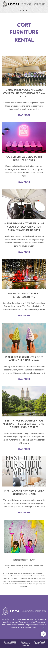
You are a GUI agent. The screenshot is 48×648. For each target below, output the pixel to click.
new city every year (10, 622)
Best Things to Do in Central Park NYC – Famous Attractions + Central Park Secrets (24, 424)
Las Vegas (36, 622)
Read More (24, 115)
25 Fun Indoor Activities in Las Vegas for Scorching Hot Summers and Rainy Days (24, 227)
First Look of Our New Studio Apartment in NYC (24, 492)
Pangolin (26, 645)
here (15, 625)
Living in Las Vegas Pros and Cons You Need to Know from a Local (24, 93)
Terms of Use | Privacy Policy (39, 643)
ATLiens (31, 619)
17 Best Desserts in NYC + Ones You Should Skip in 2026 (24, 358)
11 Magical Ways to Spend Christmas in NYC (24, 295)
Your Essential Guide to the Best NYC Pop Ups (24, 158)
